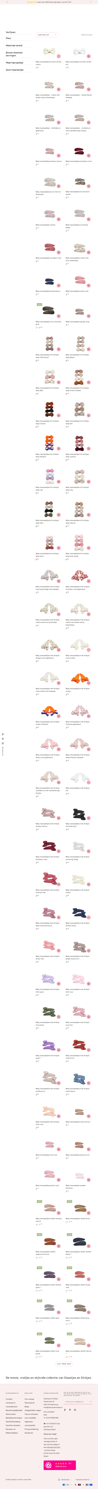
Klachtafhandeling (13, 1422)
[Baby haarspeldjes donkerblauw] (49, 280)
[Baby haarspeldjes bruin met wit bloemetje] (49, 181)
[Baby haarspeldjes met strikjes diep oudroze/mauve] (49, 912)
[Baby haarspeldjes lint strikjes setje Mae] (49, 509)
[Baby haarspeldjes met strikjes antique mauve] (49, 813)
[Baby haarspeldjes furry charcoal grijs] (49, 311)
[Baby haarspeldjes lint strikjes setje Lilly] (79, 476)
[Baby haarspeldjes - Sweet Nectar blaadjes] (79, 84)
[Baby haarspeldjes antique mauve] (49, 150)
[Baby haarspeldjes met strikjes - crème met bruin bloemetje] (49, 609)
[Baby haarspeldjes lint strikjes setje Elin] (79, 410)
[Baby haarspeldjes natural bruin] (79, 1111)
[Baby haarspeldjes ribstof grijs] (49, 1307)
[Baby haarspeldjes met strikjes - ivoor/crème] (79, 645)
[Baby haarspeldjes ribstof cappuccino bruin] (49, 1241)
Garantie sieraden (13, 1425)
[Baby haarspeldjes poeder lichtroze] (79, 1174)
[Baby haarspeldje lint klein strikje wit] (79, 51)
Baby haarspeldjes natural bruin (78, 1122)
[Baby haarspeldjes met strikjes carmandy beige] (79, 846)
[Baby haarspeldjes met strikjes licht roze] (79, 978)
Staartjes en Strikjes (17, 1479)
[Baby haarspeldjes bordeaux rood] (79, 150)
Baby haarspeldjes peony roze (47, 1185)
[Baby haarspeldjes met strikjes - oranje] (79, 678)
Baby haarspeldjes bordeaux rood (79, 161)
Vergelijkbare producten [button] (59, 56)
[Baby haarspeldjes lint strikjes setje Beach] (79, 344)
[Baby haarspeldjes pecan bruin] (79, 1144)
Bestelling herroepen (14, 1418)
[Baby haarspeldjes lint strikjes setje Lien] (49, 476)
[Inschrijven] (91, 1401)
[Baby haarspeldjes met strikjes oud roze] (79, 1011)
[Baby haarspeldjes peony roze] (49, 1174)
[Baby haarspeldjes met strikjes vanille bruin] (49, 1078)
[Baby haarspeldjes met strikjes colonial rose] (49, 879)
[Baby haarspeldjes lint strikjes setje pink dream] (79, 543)
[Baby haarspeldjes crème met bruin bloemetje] (79, 247)
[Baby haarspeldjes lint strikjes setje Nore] (49, 543)
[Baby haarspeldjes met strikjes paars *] (49, 1045)
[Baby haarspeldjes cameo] (49, 214)
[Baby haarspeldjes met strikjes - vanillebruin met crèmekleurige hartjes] (49, 777)
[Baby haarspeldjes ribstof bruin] (79, 1208)
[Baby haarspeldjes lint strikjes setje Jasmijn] (79, 443)
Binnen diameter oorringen (14, 54)
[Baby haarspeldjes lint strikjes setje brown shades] (79, 377)
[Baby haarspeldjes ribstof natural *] (79, 1340)
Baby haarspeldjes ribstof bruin (78, 1218)
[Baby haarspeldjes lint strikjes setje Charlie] (49, 410)
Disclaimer (29, 1433)
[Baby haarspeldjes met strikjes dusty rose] (49, 945)
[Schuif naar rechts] (90, 2)
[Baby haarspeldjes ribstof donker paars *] (49, 1274)
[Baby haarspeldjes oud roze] (49, 1144)
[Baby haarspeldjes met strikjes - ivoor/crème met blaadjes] (49, 678)
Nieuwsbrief (30, 1403)
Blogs (27, 1407)
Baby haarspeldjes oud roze (46, 1155)
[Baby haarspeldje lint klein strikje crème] (49, 51)
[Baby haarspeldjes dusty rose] (79, 280)
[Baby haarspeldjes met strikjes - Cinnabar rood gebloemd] (79, 576)
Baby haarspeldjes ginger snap (77, 322)
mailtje (55, 1444)
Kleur (8, 38)
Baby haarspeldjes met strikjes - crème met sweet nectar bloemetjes (78, 622)
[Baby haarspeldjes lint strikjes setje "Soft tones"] (49, 344)
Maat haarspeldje (14, 62)
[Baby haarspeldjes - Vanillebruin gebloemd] (49, 117)
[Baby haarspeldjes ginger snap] (79, 311)
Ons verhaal (29, 1399)
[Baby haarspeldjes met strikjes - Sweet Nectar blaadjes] (79, 744)
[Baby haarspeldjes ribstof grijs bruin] (79, 1307)
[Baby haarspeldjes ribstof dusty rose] (79, 1274)
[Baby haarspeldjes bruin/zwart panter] (79, 181)
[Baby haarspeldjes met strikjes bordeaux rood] (49, 846)
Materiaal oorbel (14, 45)
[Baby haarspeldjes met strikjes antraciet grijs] (79, 813)
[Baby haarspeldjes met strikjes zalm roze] (49, 1111)
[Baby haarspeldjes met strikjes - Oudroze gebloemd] (79, 711)
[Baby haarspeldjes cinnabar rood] (49, 247)
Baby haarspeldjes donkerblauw (48, 291)
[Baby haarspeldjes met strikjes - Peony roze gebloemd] (49, 744)
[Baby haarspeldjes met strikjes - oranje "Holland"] (49, 711)
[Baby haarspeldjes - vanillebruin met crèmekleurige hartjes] (79, 117)
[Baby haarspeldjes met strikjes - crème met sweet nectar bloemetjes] (79, 609)
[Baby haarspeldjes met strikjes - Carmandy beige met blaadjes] (49, 576)
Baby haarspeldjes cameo (45, 225)
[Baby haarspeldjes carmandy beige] (79, 214)
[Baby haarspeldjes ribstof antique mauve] (49, 1208)
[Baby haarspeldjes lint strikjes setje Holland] (49, 443)
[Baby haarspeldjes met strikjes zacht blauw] (79, 1078)
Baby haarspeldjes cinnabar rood (48, 258)
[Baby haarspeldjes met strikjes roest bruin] (79, 1045)
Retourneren (11, 1414)
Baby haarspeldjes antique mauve (49, 161)
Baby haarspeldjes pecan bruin (78, 1155)
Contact (9, 1399)
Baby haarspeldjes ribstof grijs (47, 1318)
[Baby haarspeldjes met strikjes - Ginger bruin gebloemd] (49, 645)
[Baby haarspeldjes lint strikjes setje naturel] (79, 509)
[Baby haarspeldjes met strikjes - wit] (79, 777)
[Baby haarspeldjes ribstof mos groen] (49, 1340)
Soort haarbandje (15, 70)
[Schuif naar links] (8, 2)
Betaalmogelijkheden (14, 1410)
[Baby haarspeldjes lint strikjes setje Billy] (49, 377)
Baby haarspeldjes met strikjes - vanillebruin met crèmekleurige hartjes (48, 790)
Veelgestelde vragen (33, 1410)
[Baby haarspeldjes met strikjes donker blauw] (79, 912)
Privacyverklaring (31, 1429)
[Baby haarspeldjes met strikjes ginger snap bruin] (79, 945)
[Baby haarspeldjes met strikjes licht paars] (49, 978)
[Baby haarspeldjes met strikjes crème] (79, 879)
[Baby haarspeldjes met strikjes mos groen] (49, 1011)
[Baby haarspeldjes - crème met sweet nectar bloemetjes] (49, 84)
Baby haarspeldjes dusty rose (77, 291)
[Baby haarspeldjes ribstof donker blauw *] (79, 1241)
